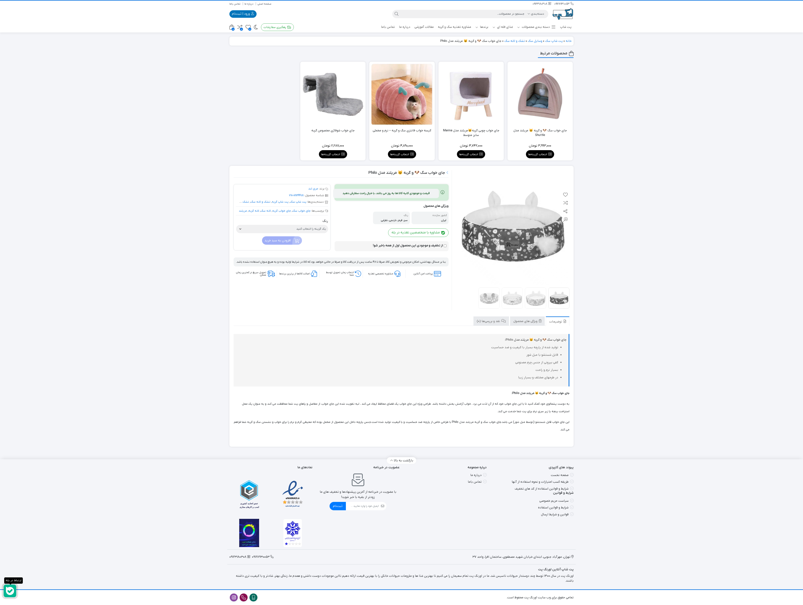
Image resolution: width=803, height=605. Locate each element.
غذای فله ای (504, 27)
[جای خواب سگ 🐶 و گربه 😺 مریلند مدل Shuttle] (540, 94)
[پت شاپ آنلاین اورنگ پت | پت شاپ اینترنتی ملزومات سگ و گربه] (563, 14)
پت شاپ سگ (554, 41)
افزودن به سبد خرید (278, 240)
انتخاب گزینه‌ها (537, 154)
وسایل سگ (535, 41)
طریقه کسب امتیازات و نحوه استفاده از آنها (540, 482)
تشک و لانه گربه (239, 202)
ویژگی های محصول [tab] (525, 321)
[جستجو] (396, 14)
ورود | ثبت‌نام (241, 14)
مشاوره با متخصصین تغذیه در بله (416, 232)
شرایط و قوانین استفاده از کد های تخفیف (542, 489)
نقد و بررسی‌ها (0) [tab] (489, 321)
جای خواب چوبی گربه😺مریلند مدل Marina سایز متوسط (471, 132)
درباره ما (248, 4)
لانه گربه (253, 211)
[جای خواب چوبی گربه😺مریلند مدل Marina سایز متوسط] (471, 94)
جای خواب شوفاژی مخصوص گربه (333, 130)
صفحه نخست (560, 475)
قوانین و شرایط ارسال (555, 514)
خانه (569, 41)
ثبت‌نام (338, 506)
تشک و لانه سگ (514, 41)
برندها (483, 27)
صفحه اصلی (264, 4)
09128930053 (562, 4)
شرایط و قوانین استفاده (553, 507)
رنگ (325, 221)
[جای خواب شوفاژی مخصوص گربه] (332, 94)
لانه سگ (266, 211)
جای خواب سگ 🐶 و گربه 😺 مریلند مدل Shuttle (540, 132)
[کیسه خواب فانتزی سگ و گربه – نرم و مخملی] (401, 94)
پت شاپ (566, 27)
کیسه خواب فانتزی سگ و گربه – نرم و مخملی (402, 130)
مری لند (313, 189)
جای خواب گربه (281, 211)
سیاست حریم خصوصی (554, 501)
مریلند (243, 211)
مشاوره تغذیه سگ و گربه (454, 27)
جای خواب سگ (301, 211)
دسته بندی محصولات (535, 27)
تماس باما (234, 4)
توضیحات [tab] (556, 322)
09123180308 (540, 4)
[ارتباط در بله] (10, 591)
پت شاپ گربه (280, 202)
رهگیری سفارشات (275, 27)
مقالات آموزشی (424, 27)
